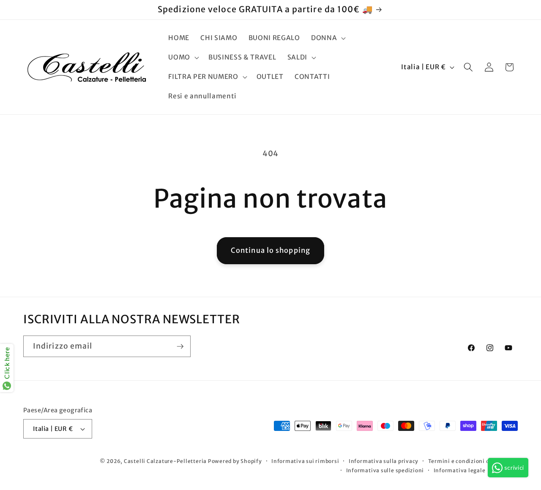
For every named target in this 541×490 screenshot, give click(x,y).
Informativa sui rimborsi (305, 461)
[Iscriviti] (180, 346)
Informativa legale (460, 470)
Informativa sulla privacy (383, 461)
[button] (328, 38)
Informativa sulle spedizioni (385, 470)
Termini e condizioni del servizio (473, 461)
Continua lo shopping (270, 250)
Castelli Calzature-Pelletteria (165, 461)
